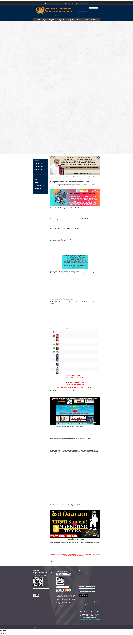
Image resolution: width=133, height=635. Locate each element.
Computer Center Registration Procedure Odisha (70, 182)
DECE (84, 617)
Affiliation (75, 176)
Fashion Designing (89, 617)
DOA (81, 610)
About (44, 19)
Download (85, 19)
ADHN (89, 610)
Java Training (86, 615)
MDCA (87, 614)
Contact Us (93, 19)
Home (39, 19)
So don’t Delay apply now (75, 539)
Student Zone (51, 19)
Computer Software (39, 163)
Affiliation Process (70, 19)
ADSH (81, 611)
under (78, 552)
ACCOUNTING (37, 179)
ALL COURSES (37, 160)
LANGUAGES (37, 182)
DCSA (95, 610)
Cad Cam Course (38, 188)
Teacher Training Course (40, 172)
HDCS (84, 610)
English (92, 7)
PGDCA (94, 612)
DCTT (81, 614)
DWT (98, 610)
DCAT (97, 612)
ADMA (84, 611)
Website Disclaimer (88, 604)
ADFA (90, 614)
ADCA (87, 611)
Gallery (79, 19)
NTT (91, 615)
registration (83, 176)
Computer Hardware (39, 166)
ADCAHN (94, 611)
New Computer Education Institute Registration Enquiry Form (61, 299)
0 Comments (69, 176)
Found (57, 554)
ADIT (87, 610)
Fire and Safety (95, 615)
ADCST (84, 614)
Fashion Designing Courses (40, 185)
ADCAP (90, 611)
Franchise (79, 176)
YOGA (94, 617)
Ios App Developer (88, 612)
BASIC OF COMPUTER (38, 169)
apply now (75, 236)
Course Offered (60, 19)
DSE (92, 610)
